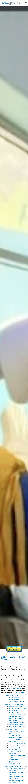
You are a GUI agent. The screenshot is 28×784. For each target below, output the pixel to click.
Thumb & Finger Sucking (17, 776)
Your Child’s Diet (14, 764)
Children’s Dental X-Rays (17, 745)
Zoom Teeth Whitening (16, 701)
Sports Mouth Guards (16, 724)
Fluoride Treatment (15, 716)
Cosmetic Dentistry (11, 695)
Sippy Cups (12, 774)
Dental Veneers (14, 699)
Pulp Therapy (13, 759)
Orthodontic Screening (16, 737)
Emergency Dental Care (17, 714)
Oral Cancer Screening (16, 718)
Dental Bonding (14, 697)
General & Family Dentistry (14, 704)
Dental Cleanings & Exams (17, 708)
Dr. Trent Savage (18, 692)
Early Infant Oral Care (16, 772)
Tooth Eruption (14, 778)
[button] (14, 649)
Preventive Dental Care (16, 722)
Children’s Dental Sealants (17, 743)
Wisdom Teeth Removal (17, 726)
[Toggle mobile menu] (26, 3)
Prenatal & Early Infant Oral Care (16, 766)
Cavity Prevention (15, 735)
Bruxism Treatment (15, 706)
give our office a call (15, 688)
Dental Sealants (14, 710)
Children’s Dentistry (11, 729)
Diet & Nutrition (14, 712)
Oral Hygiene (13, 720)
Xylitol (11, 762)
